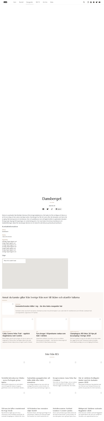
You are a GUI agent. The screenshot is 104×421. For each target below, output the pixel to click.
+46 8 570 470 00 (7, 236)
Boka (51, 2)
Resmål (21, 2)
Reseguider (29, 2)
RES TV (38, 2)
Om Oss (45, 2)
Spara (59, 209)
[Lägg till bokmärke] (13, 304)
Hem (14, 2)
